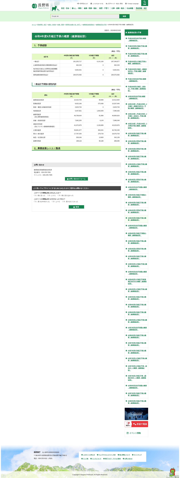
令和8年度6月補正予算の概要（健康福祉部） (137, 402)
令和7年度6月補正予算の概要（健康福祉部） (137, 344)
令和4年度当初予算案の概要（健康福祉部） (137, 188)
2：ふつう (52, 195)
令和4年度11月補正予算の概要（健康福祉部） (137, 290)
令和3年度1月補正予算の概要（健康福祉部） (137, 173)
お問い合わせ (128, 458)
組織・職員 (60, 24)
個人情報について (124, 455)
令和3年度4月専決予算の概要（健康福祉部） (137, 250)
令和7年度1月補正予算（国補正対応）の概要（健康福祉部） (137, 378)
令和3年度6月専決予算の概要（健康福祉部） (137, 142)
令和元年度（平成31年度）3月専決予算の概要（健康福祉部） (137, 126)
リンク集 (85, 458)
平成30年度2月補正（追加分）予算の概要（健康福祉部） (137, 89)
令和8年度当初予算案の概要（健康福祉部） (137, 386)
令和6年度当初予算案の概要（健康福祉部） (137, 273)
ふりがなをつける (98, 3)
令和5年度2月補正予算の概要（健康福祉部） (137, 298)
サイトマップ (138, 455)
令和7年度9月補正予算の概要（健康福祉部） (137, 352)
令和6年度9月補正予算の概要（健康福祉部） (137, 313)
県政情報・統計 (41, 24)
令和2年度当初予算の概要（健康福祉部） (136, 97)
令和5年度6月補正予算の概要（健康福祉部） (137, 242)
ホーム (34, 24)
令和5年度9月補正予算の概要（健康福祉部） (137, 257)
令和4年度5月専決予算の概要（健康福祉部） (137, 211)
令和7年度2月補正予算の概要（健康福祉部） (137, 394)
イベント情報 (135, 433)
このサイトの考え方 (89, 455)
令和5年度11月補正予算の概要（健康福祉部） (137, 265)
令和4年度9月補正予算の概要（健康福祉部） (137, 219)
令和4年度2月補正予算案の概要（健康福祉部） (137, 234)
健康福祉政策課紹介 (88, 24)
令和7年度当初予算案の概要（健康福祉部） (137, 329)
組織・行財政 (52, 24)
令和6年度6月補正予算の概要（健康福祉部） (137, 305)
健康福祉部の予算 (101, 24)
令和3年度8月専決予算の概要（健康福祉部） (137, 150)
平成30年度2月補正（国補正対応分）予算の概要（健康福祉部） (137, 71)
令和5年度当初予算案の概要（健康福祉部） (137, 226)
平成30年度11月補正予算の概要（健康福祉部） (137, 62)
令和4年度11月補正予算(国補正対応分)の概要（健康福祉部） (137, 281)
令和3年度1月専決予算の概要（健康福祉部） (137, 180)
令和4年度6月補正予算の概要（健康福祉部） (137, 203)
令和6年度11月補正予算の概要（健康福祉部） (137, 321)
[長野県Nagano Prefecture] (40, 6)
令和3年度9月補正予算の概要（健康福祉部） (137, 157)
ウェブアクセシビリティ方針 (107, 455)
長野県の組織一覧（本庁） (73, 24)
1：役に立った (40, 195)
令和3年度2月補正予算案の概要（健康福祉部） (137, 196)
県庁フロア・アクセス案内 (113, 458)
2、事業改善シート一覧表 (47, 148)
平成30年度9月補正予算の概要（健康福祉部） (137, 55)
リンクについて (96, 458)
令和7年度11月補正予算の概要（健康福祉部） (137, 359)
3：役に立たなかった (66, 195)
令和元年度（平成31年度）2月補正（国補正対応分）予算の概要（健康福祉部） (137, 106)
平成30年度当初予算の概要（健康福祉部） (137, 39)
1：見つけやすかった (42, 201)
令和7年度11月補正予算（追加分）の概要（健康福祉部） (137, 368)
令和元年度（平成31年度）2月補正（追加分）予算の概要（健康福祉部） (137, 116)
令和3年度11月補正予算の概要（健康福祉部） (137, 165)
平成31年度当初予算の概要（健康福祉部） (137, 80)
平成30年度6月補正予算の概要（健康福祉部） (137, 47)
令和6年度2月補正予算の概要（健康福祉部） (137, 336)
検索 (144, 4)
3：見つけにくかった (71, 201)
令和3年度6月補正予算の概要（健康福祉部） (137, 134)
